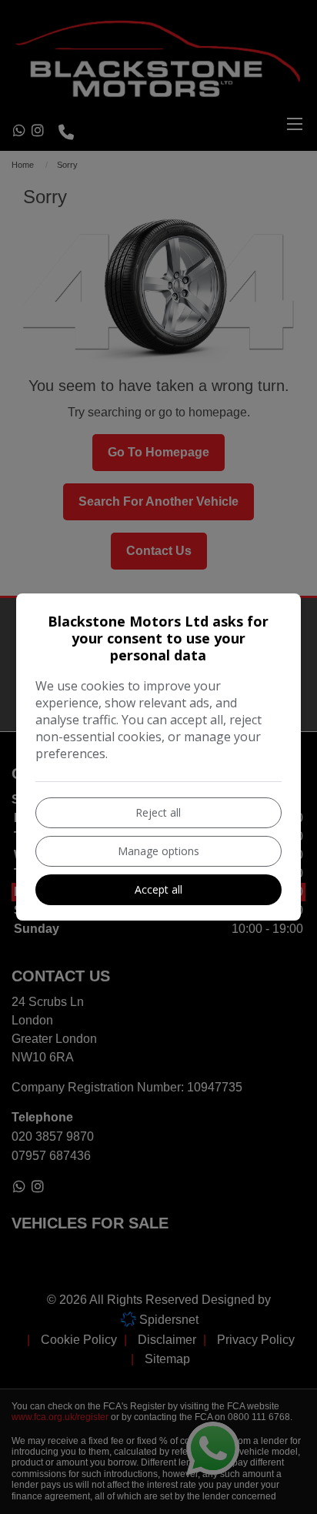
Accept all (158, 889)
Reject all (158, 812)
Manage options (158, 851)
